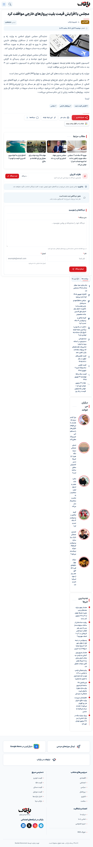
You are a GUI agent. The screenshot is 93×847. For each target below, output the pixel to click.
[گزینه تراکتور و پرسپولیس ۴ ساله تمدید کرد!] (83, 518)
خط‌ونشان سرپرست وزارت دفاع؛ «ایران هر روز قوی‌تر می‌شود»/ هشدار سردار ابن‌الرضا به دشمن (80, 705)
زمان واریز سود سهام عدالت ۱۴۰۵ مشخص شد (80, 288)
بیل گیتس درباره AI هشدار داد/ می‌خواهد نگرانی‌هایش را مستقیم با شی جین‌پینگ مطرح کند (72, 428)
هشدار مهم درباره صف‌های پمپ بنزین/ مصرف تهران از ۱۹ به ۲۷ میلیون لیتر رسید (81, 613)
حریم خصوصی (81, 824)
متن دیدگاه (82, 218)
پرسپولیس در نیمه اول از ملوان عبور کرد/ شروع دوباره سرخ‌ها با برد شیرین (80, 644)
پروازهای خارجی (65, 106)
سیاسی (83, 787)
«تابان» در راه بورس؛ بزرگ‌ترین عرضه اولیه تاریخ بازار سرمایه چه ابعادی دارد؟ (79, 331)
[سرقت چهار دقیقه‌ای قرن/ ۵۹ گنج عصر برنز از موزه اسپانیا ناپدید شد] (83, 571)
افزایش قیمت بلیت (81, 106)
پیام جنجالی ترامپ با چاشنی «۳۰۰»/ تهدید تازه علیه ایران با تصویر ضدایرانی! (80, 674)
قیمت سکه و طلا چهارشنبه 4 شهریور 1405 (80, 377)
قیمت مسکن (37, 787)
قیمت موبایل (37, 792)
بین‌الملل (83, 792)
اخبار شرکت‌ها (37, 796)
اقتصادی (83, 778)
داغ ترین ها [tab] (75, 279)
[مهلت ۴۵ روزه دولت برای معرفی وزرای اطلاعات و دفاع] (36, 147)
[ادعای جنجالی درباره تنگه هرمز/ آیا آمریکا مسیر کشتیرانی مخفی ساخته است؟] (83, 458)
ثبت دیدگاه (13, 176)
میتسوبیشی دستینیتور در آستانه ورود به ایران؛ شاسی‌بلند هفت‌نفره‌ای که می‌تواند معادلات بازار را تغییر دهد (79, 346)
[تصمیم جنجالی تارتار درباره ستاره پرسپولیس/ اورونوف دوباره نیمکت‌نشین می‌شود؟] (83, 542)
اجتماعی (83, 782)
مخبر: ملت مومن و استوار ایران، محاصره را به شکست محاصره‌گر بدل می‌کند (73, 493)
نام (84, 254)
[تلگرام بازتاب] (41, 825)
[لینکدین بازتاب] (23, 825)
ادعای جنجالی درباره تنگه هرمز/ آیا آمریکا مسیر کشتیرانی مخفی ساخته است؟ (73, 459)
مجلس (53, 106)
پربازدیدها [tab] (85, 279)
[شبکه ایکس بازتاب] (29, 825)
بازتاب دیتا (38, 801)
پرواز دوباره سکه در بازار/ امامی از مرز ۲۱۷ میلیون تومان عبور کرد (80, 719)
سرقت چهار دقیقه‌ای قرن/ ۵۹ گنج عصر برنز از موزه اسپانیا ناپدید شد (73, 572)
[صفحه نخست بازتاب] (24, 810)
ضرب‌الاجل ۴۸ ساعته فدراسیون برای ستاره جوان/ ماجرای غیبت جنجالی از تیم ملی (81, 688)
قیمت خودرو (37, 778)
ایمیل (43, 254)
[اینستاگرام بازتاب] (35, 825)
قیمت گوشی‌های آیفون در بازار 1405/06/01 (81, 359)
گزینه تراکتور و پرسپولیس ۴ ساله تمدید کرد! (80, 321)
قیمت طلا (38, 782)
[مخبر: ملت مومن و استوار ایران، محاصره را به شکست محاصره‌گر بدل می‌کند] (83, 492)
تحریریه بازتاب (72, 22)
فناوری (83, 796)
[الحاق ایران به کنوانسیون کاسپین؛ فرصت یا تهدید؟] (16, 147)
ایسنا (87, 98)
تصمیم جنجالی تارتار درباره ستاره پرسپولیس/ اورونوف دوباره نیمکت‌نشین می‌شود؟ (72, 543)
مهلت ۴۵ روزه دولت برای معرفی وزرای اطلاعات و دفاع (37, 158)
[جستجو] (9, 4)
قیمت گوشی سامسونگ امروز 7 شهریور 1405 (80, 368)
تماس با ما (82, 819)
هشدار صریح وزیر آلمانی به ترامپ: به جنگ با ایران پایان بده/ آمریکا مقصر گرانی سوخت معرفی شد (80, 659)
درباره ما (83, 814)
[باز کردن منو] (4, 4)
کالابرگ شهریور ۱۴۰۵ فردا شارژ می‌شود (80, 295)
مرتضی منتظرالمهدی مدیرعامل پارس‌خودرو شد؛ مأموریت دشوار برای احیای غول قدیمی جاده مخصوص (79, 307)
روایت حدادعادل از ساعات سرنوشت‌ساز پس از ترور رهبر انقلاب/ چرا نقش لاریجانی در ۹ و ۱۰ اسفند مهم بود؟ (80, 629)
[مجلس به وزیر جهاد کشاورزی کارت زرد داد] (56, 147)
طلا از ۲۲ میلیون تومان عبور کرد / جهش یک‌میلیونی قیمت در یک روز (80, 387)
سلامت (83, 801)
